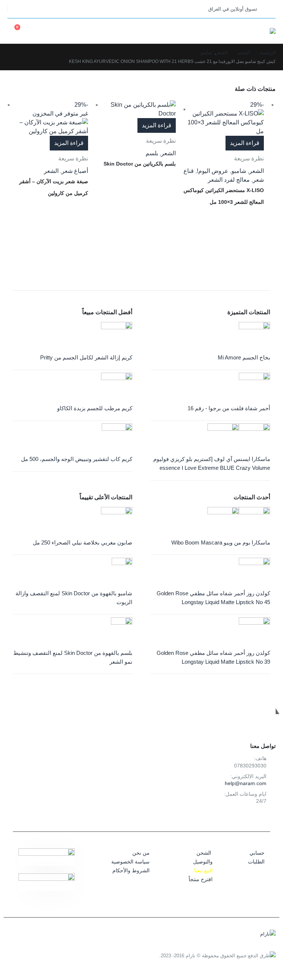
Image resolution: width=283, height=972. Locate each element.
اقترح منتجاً (201, 879)
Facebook (268, 818)
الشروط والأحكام (131, 870)
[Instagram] (20, 9)
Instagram (251, 818)
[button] (269, 9)
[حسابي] (57, 31)
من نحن (141, 853)
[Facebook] (48, 9)
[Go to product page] (135, 109)
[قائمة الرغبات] (40, 31)
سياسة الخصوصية (130, 862)
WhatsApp (235, 818)
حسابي (257, 853)
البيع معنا (203, 870)
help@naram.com (245, 783)
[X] (34, 9)
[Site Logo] (267, 31)
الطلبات (256, 862)
